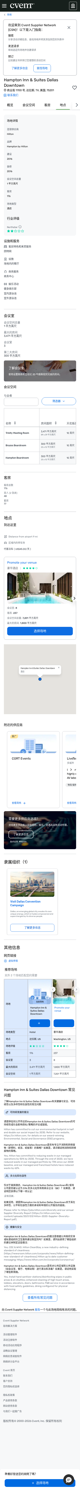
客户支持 (7, 1381)
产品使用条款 (10, 1400)
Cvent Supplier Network (16, 1320)
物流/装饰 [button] (72, 785)
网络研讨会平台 (11, 1361)
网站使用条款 (10, 1406)
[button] (34, 400)
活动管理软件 (10, 1334)
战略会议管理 (10, 1351)
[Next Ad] (74, 598)
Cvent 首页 (9, 1370)
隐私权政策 (9, 1395)
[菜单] (4, 6)
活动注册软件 (10, 1340)
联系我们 (7, 1375)
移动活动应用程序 (12, 1345)
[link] (33, 744)
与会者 (8, 395)
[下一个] (76, 105)
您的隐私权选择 (11, 1386)
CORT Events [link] (21, 758)
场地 (9, 14)
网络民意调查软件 (12, 1356)
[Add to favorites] (74, 87)
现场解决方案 (10, 1326)
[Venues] (73, 6)
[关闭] (69, 27)
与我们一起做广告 (12, 1411)
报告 (37, 1309)
